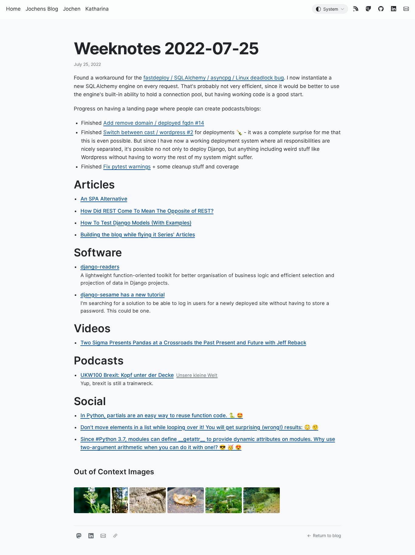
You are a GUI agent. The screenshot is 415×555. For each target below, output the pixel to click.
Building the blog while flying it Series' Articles (138, 235)
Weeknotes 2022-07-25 (166, 48)
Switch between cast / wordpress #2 (148, 132)
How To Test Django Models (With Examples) (136, 223)
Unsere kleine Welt (197, 375)
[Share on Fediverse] (79, 535)
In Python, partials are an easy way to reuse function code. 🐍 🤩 (162, 415)
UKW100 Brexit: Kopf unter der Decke (127, 375)
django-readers (100, 267)
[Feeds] (356, 8)
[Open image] (92, 501)
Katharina (97, 9)
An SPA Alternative (104, 199)
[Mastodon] (368, 8)
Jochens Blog (42, 9)
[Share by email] (103, 535)
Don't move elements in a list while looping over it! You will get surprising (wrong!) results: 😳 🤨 (199, 427)
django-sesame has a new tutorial (123, 295)
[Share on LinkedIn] (91, 535)
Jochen (72, 9)
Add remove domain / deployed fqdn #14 (153, 123)
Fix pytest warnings (127, 167)
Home (13, 9)
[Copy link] (115, 535)
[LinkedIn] (394, 8)
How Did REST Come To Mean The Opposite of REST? (147, 211)
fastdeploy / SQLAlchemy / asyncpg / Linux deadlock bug (213, 78)
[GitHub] (381, 8)
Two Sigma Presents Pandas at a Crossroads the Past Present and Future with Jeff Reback (193, 343)
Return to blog (327, 535)
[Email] (406, 8)
